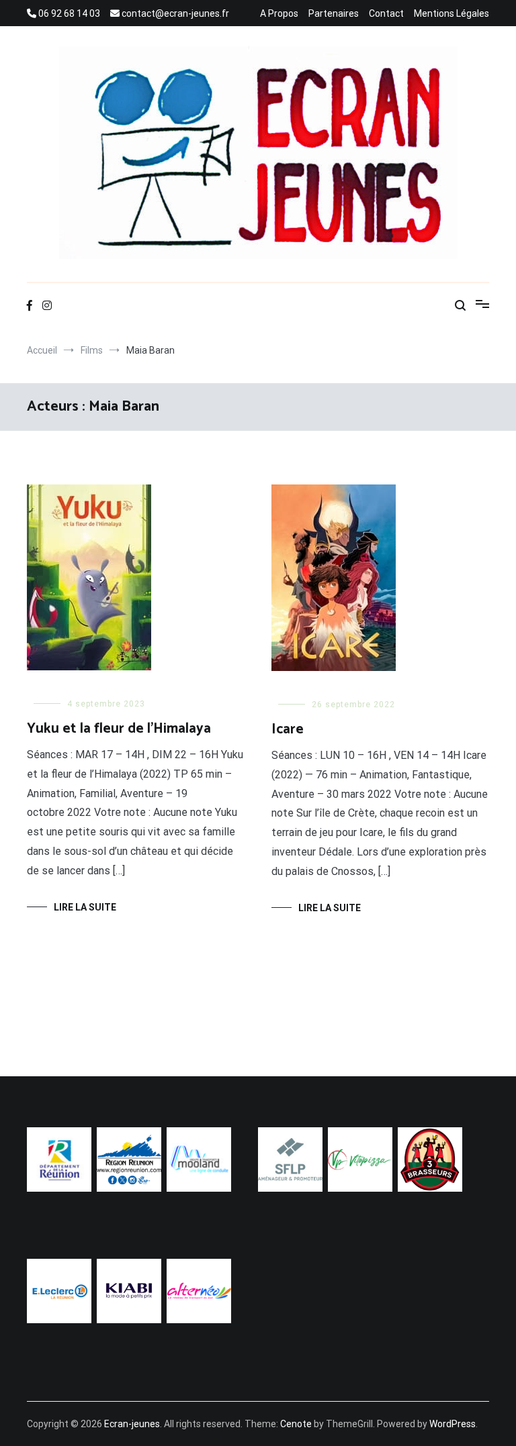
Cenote (296, 1423)
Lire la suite (85, 907)
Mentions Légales (451, 13)
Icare (287, 729)
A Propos (279, 13)
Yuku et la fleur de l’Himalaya (119, 728)
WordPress (452, 1423)
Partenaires (333, 13)
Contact (386, 13)
